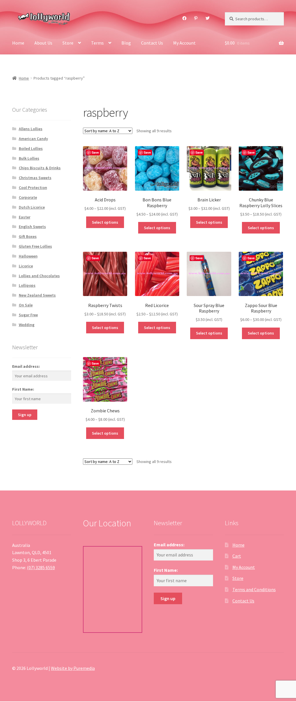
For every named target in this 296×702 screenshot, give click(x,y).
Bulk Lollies (29, 158)
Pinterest (196, 18)
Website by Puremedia (73, 668)
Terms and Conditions (254, 589)
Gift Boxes (28, 236)
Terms (97, 43)
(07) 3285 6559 (41, 567)
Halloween (28, 256)
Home (18, 43)
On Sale (26, 305)
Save (95, 152)
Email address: (26, 366)
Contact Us (152, 43)
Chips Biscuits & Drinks (40, 167)
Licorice (26, 266)
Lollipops (27, 285)
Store (67, 43)
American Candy (33, 138)
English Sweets (32, 226)
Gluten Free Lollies (35, 246)
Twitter (207, 18)
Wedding (26, 324)
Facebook (184, 18)
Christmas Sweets (35, 177)
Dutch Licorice (32, 207)
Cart (236, 556)
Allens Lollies (30, 128)
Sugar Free (28, 314)
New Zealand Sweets (37, 295)
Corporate (28, 197)
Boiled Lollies (31, 148)
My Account (184, 43)
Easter (24, 217)
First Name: (23, 389)
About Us (43, 43)
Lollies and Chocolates (39, 275)
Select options (105, 222)
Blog (126, 43)
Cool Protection (33, 187)
